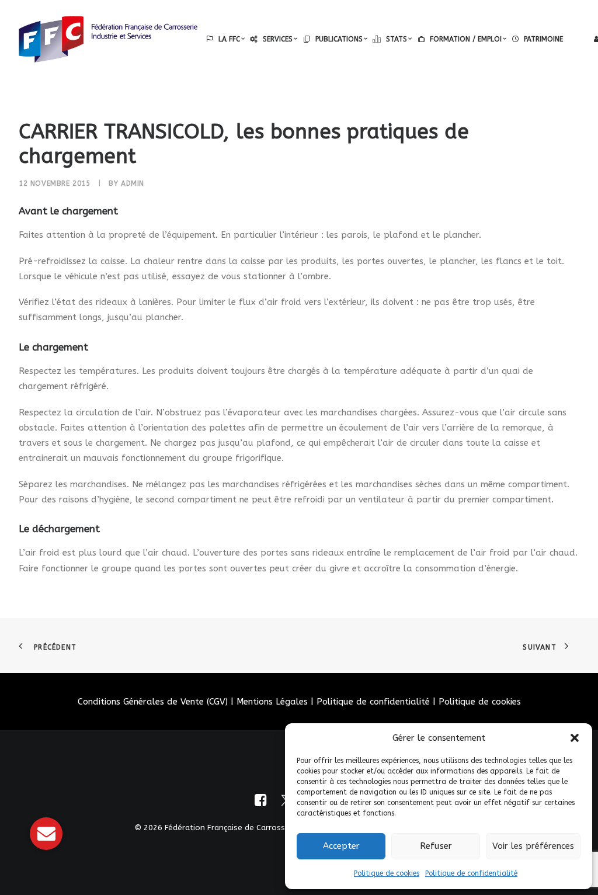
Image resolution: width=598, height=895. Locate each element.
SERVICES (278, 39)
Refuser (436, 846)
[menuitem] (225, 39)
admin (132, 183)
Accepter (341, 846)
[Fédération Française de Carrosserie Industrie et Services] (108, 39)
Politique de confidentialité (471, 873)
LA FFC (229, 39)
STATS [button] (396, 39)
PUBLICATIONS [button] (339, 39)
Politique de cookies (386, 873)
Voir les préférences (533, 846)
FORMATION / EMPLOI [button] (466, 39)
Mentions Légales (272, 701)
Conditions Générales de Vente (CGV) (153, 701)
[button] (574, 738)
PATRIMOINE (543, 39)
